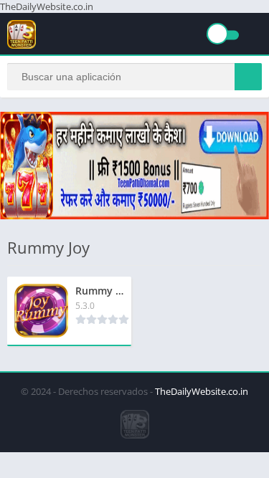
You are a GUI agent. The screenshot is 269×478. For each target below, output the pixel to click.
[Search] (248, 76)
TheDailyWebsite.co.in (201, 391)
